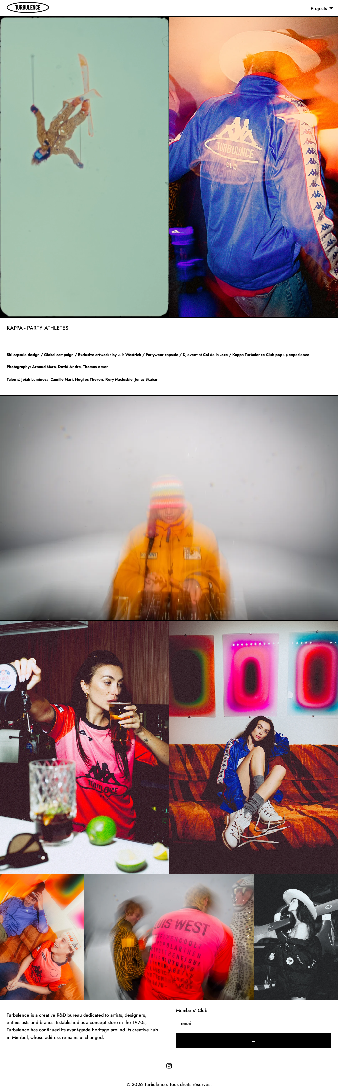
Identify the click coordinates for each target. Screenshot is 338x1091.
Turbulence (155, 1084)
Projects (319, 8)
